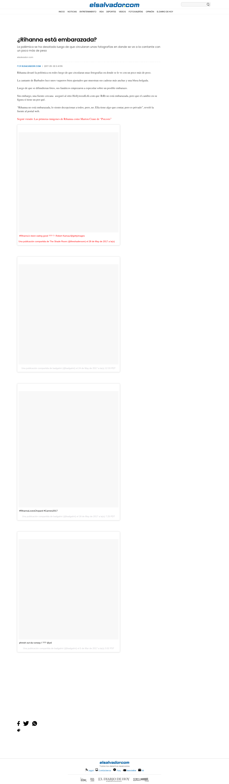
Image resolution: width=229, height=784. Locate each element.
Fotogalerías (136, 11)
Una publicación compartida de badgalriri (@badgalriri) (48, 368)
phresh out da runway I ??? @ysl (35, 642)
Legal (91, 770)
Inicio (62, 11)
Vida (101, 11)
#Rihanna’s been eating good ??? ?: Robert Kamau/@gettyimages (52, 236)
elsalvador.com (31, 66)
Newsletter (131, 770)
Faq (119, 770)
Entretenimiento (88, 11)
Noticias (72, 11)
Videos (122, 11)
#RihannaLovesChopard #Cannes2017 (38, 510)
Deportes (111, 11)
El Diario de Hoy (165, 11)
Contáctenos (104, 770)
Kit (143, 770)
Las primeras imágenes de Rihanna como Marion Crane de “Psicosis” (73, 119)
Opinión (150, 11)
